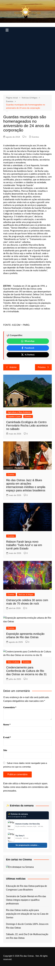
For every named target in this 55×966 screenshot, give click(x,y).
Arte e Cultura (13, 662)
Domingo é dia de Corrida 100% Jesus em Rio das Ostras (27, 926)
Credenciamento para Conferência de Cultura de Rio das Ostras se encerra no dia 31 (26, 671)
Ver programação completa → (27, 845)
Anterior (13, 367)
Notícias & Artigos (25, 594)
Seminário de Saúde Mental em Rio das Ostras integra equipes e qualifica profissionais (26, 900)
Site (5, 750)
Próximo (42, 367)
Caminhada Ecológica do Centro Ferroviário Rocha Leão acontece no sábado (27, 425)
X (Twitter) (29, 355)
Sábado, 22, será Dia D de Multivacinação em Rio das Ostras (27, 936)
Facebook (29, 348)
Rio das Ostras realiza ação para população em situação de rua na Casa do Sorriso (27, 914)
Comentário (9, 707)
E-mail (7, 737)
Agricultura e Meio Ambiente (19, 412)
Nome (6, 724)
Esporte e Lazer (14, 416)
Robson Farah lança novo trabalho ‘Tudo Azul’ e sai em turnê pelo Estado (24, 545)
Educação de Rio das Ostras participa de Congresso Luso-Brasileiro (26, 888)
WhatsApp (30, 341)
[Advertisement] (27, 63)
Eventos (35, 137)
